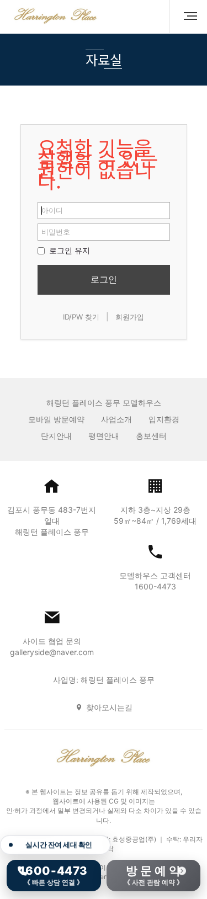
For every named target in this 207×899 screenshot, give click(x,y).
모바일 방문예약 (56, 419)
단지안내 (56, 435)
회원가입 (129, 316)
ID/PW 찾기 (81, 316)
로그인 (104, 279)
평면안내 (103, 435)
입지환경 (163, 419)
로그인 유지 (68, 250)
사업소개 (116, 419)
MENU (186, 16)
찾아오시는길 (109, 707)
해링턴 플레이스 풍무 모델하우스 (103, 402)
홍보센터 (151, 435)
